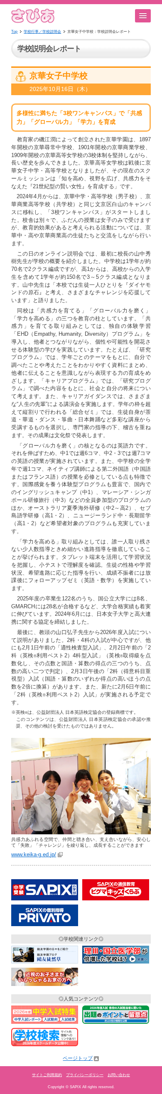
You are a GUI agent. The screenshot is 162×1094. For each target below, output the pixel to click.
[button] (143, 15)
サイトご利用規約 (47, 1075)
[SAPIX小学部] (44, 901)
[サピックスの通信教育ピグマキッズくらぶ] (115, 901)
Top (14, 32)
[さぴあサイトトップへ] (32, 22)
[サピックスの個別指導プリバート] (44, 926)
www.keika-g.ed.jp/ (33, 855)
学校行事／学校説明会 (42, 32)
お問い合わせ (119, 1075)
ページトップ (78, 1058)
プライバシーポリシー (84, 1075)
